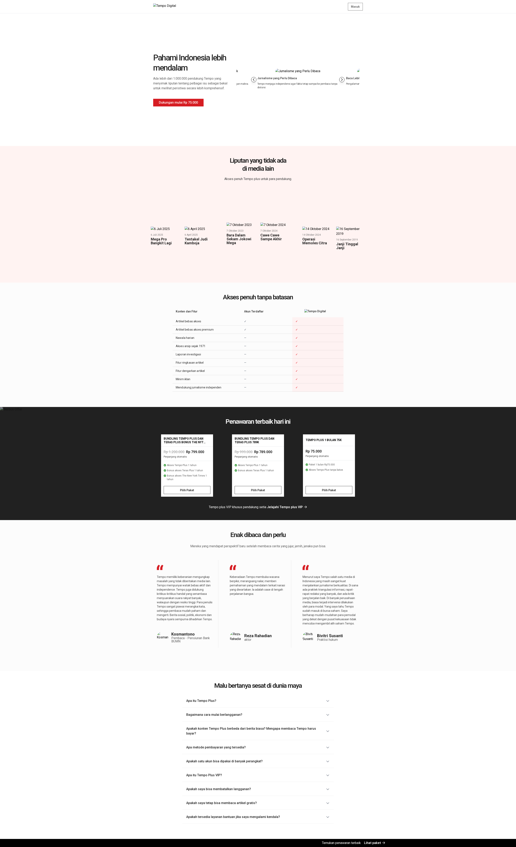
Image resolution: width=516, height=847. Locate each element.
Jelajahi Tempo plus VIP (285, 507)
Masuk (355, 6)
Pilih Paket (187, 490)
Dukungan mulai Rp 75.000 (178, 102)
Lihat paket (373, 843)
